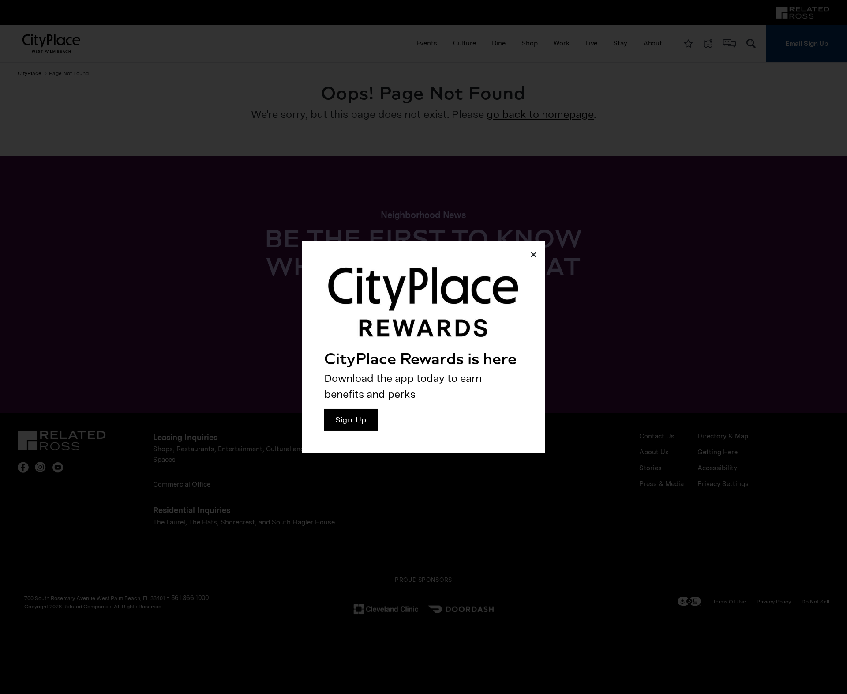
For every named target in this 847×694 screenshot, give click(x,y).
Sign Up (351, 419)
